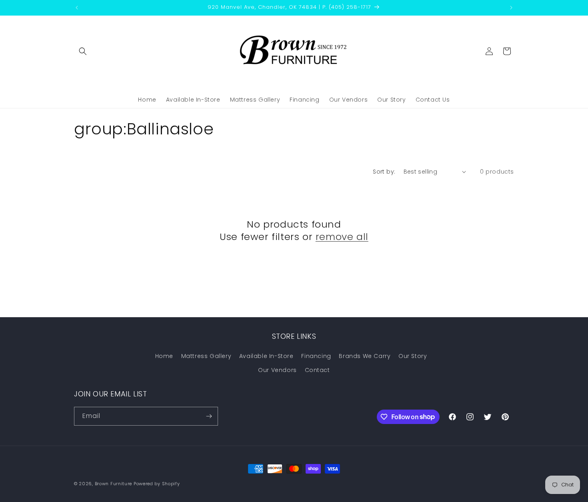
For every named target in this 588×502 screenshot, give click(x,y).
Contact (317, 370)
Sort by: (384, 172)
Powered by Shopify (157, 483)
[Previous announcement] (77, 7)
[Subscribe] (209, 416)
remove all (342, 236)
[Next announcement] (511, 7)
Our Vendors (277, 370)
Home (164, 356)
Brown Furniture (113, 483)
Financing (316, 356)
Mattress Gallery (206, 356)
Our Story (412, 356)
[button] (83, 51)
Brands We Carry (364, 356)
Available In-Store (266, 356)
